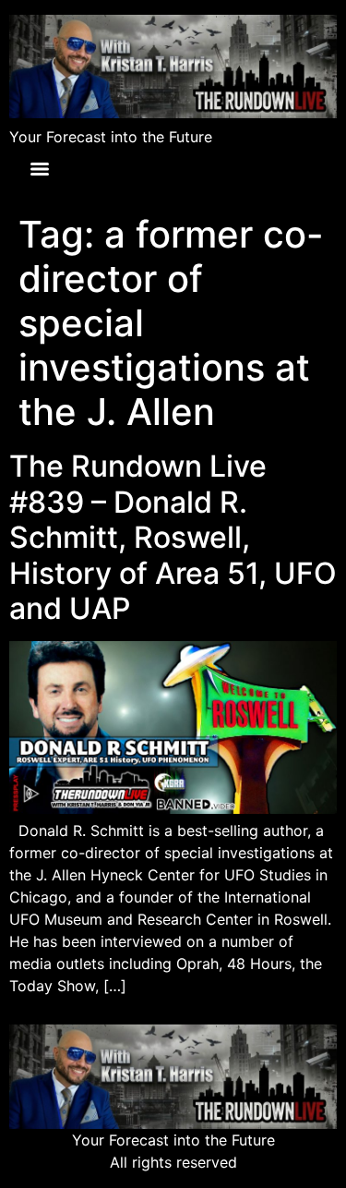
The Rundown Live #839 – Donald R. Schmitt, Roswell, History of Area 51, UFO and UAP (173, 537)
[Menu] (39, 169)
